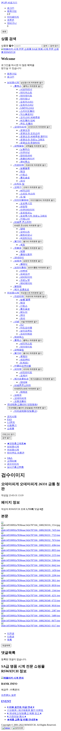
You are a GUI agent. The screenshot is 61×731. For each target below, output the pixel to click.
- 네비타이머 (25, 277)
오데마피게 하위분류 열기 (39, 127)
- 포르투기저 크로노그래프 (33, 216)
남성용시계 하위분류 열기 (32, 82)
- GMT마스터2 (26, 108)
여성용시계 (13, 292)
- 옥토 (22, 244)
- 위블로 (17, 248)
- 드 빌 (22, 197)
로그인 (10, 8)
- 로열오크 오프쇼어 (29, 133)
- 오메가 (17, 187)
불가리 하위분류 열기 (32, 241)
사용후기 (12, 425)
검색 (6, 438)
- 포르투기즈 (25, 203)
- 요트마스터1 (26, 102)
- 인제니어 (24, 219)
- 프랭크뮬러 (19, 401)
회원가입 (12, 11)
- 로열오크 (24, 130)
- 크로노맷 (24, 280)
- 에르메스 (18, 337)
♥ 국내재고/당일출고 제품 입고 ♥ (24, 713)
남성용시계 (13, 82)
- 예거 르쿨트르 (21, 289)
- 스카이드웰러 (26, 111)
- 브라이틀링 (19, 267)
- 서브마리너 (25, 89)
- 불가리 (17, 241)
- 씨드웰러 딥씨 (27, 120)
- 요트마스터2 (26, 105)
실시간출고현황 (15, 467)
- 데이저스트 (25, 92)
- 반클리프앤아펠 (22, 366)
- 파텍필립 (18, 146)
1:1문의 (11, 422)
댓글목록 (6, 645)
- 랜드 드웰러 (26, 123)
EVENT (6, 701)
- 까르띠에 (18, 165)
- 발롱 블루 (24, 299)
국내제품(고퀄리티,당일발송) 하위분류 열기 (27, 408)
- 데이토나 (24, 98)
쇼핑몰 (10, 428)
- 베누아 (23, 312)
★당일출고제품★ (16, 443)
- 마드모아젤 (25, 327)
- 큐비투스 (24, 161)
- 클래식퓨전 (25, 254)
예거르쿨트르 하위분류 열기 (42, 379)
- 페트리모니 (25, 235)
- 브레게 (17, 261)
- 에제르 (23, 392)
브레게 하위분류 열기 (32, 261)
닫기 (54, 46)
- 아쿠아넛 (24, 152)
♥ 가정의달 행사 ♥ (16, 716)
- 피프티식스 (25, 238)
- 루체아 (23, 356)
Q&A (9, 458)
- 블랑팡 (17, 286)
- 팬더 (22, 315)
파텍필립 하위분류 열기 (36, 146)
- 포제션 (23, 375)
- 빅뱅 (22, 251)
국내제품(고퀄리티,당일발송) (22, 404)
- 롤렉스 (17, 86)
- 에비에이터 (25, 283)
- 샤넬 (16, 321)
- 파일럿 (23, 206)
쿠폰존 (10, 20)
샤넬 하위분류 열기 (29, 322)
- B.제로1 (23, 362)
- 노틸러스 (24, 149)
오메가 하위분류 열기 (32, 187)
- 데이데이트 (25, 95)
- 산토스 (23, 174)
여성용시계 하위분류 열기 (32, 293)
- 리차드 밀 (18, 184)
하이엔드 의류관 (15, 452)
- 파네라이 (18, 257)
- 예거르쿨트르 (21, 379)
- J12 (21, 325)
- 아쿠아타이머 (26, 209)
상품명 (7, 45)
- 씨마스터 (24, 190)
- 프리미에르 (25, 334)
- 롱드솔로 (24, 177)
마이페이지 (13, 17)
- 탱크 (22, 171)
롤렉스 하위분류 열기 (32, 86)
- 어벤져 (23, 271)
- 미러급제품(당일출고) (25, 411)
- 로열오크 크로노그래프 (32, 139)
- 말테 (22, 228)
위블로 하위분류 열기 (32, 248)
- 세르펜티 (24, 359)
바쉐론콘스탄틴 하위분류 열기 (27, 389)
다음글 (10, 636)
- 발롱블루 (24, 168)
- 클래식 (23, 264)
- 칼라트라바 (25, 155)
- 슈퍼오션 (24, 274)
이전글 (10, 633)
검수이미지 (13, 464)
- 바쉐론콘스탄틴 (22, 385)
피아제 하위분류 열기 (32, 369)
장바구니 (12, 23)
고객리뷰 (12, 461)
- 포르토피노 (25, 212)
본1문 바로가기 (9, 2)
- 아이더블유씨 (21, 200)
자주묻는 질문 (8, 695)
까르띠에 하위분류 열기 (36, 165)
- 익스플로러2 (26, 114)
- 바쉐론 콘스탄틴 (22, 222)
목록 (9, 639)
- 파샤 (22, 181)
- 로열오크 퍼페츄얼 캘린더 (33, 136)
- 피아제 (17, 369)
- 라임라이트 (25, 372)
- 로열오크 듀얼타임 (29, 142)
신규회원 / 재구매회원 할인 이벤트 (25, 710)
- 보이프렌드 (25, 330)
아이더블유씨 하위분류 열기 (42, 200)
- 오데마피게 (19, 127)
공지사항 (12, 416)
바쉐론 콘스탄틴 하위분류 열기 (27, 225)
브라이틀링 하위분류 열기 (39, 267)
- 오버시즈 (24, 232)
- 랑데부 (23, 382)
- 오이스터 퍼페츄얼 (29, 117)
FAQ (9, 419)
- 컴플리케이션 (26, 158)
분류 (4, 31)
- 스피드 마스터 (27, 193)
